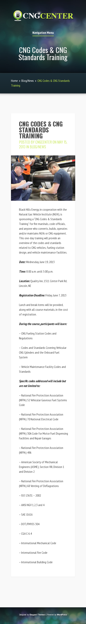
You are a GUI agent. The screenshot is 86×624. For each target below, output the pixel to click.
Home (14, 81)
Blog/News (27, 81)
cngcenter (43, 142)
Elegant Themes (37, 614)
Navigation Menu (43, 33)
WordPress (62, 614)
